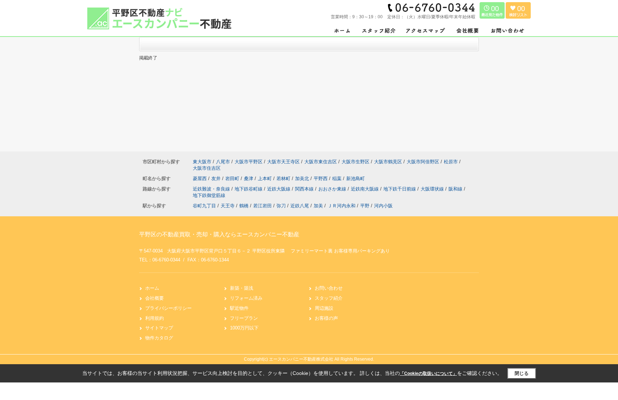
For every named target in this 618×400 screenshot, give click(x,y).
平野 (364, 205)
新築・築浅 (241, 288)
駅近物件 (239, 308)
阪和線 (456, 189)
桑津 (249, 178)
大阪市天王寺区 (283, 161)
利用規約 (154, 318)
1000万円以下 (244, 328)
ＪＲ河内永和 (341, 205)
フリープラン (244, 318)
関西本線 (305, 189)
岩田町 (233, 178)
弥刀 (281, 205)
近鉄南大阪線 (365, 189)
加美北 (302, 178)
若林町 (284, 178)
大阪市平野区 (249, 161)
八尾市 (223, 161)
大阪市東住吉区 (320, 161)
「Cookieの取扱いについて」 (428, 373)
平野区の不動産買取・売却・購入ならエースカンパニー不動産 (219, 234)
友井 (216, 178)
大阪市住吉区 (207, 168)
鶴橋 (244, 205)
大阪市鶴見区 (388, 161)
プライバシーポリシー (168, 308)
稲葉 (337, 178)
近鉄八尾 (299, 205)
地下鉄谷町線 (249, 189)
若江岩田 (262, 205)
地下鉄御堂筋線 (209, 195)
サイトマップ (159, 328)
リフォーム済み (246, 298)
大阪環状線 (433, 189)
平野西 (321, 178)
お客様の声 (326, 318)
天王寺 (228, 205)
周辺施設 (324, 308)
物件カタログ (159, 338)
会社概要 (154, 298)
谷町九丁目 (204, 205)
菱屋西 (200, 178)
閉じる (522, 373)
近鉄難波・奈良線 (212, 189)
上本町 (265, 178)
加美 (318, 205)
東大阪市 (202, 161)
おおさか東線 (333, 189)
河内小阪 (383, 205)
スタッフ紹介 (329, 298)
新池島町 (355, 178)
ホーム (152, 288)
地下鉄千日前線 (400, 189)
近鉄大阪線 (279, 189)
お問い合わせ (329, 288)
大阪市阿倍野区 (423, 161)
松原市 (451, 161)
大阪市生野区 (355, 161)
